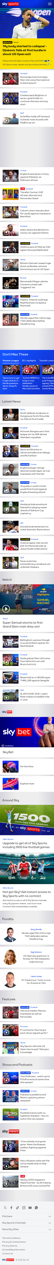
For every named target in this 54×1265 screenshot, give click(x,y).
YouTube (30, 1208)
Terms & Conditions (11, 1238)
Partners (7, 1216)
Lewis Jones (36, 976)
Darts (22, 409)
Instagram (24, 1208)
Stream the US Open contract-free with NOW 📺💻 (26, 61)
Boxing (23, 278)
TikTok (17, 1208)
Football (23, 73)
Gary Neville (36, 929)
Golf (22, 113)
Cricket (23, 170)
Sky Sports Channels (14, 1223)
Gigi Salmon (36, 952)
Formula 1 (24, 1026)
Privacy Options (9, 1246)
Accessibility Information (13, 1250)
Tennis (15, 42)
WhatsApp (36, 1208)
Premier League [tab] (11, 361)
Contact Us (7, 1253)
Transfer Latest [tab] (46, 361)
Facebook (11, 1208)
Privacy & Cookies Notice (14, 1242)
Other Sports (8, 839)
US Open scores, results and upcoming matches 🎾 (26, 64)
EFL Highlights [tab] (29, 361)
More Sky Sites (10, 1229)
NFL (22, 523)
